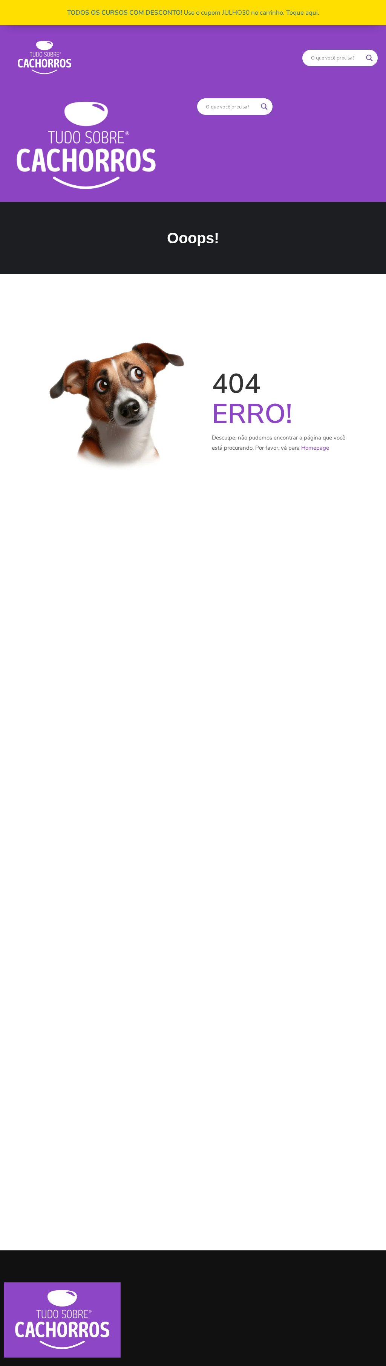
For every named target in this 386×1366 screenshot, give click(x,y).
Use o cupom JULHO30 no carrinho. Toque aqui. (193, 12)
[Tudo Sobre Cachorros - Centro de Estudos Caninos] (44, 57)
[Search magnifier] (369, 58)
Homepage (315, 448)
